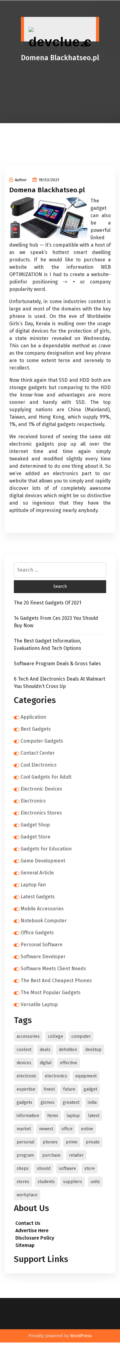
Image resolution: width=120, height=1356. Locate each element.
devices (24, 1062)
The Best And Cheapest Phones (56, 980)
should (43, 1168)
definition (68, 1049)
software (67, 1168)
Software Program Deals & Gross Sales (57, 663)
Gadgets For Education (46, 849)
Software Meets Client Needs (53, 968)
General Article (37, 873)
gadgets (24, 1102)
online (87, 1128)
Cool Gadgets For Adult (46, 777)
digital (46, 1062)
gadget (90, 1089)
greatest (71, 1102)
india (92, 1102)
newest (46, 1128)
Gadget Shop (35, 825)
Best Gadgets (36, 729)
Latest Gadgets (38, 897)
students (46, 1181)
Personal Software (41, 945)
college (55, 1036)
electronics (56, 1076)
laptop (73, 1115)
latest (93, 1115)
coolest (24, 1049)
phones (50, 1142)
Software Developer (43, 956)
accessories (28, 1036)
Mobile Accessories (42, 909)
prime (72, 1142)
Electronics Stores (41, 813)
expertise (26, 1089)
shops (23, 1168)
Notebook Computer (44, 921)
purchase (51, 1155)
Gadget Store (35, 837)
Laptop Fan (33, 885)
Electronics (33, 801)
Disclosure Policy (34, 1238)
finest (49, 1089)
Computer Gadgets (42, 741)
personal (25, 1142)
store (89, 1168)
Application (33, 717)
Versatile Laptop (39, 1004)
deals (45, 1049)
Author (21, 180)
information (28, 1115)
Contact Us (27, 1223)
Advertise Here (32, 1230)
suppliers (72, 1181)
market (24, 1128)
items (52, 1115)
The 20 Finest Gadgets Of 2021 (47, 603)
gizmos (47, 1102)
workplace (27, 1195)
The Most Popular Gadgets (51, 992)
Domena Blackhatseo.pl (47, 190)
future (69, 1089)
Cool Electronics (39, 765)
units (95, 1181)
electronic (27, 1076)
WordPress (81, 1335)
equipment (86, 1076)
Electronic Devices (41, 789)
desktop (93, 1049)
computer (81, 1036)
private (93, 1142)
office (67, 1128)
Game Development (43, 861)
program (25, 1155)
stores (23, 1181)
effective (68, 1062)
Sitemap (24, 1245)
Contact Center (38, 753)
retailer (76, 1155)
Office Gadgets (37, 933)
